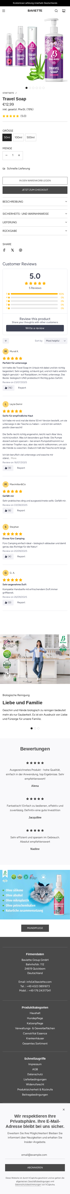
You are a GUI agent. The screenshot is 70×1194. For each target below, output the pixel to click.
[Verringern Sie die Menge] (6, 155)
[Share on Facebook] (4, 250)
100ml (18, 137)
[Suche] (56, 11)
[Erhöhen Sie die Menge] (19, 155)
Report (22, 387)
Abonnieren (35, 1167)
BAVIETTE (35, 10)
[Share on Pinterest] (20, 250)
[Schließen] (63, 1109)
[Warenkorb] (63, 11)
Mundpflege (35, 928)
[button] (26, 88)
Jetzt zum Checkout (35, 189)
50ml (7, 137)
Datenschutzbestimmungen (28, 1184)
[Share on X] (12, 250)
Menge (7, 148)
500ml (31, 137)
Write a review (34, 328)
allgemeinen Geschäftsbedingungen (33, 1181)
